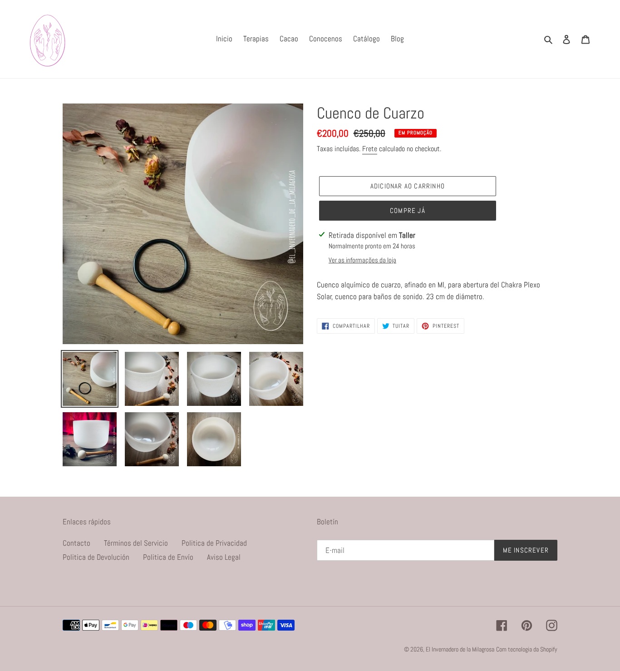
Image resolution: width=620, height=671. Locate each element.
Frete (369, 148)
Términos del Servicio (136, 543)
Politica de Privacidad (214, 543)
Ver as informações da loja (362, 260)
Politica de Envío (168, 557)
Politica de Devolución (96, 557)
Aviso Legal (224, 557)
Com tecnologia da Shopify (526, 649)
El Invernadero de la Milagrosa (460, 649)
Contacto (76, 543)
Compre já (407, 210)
